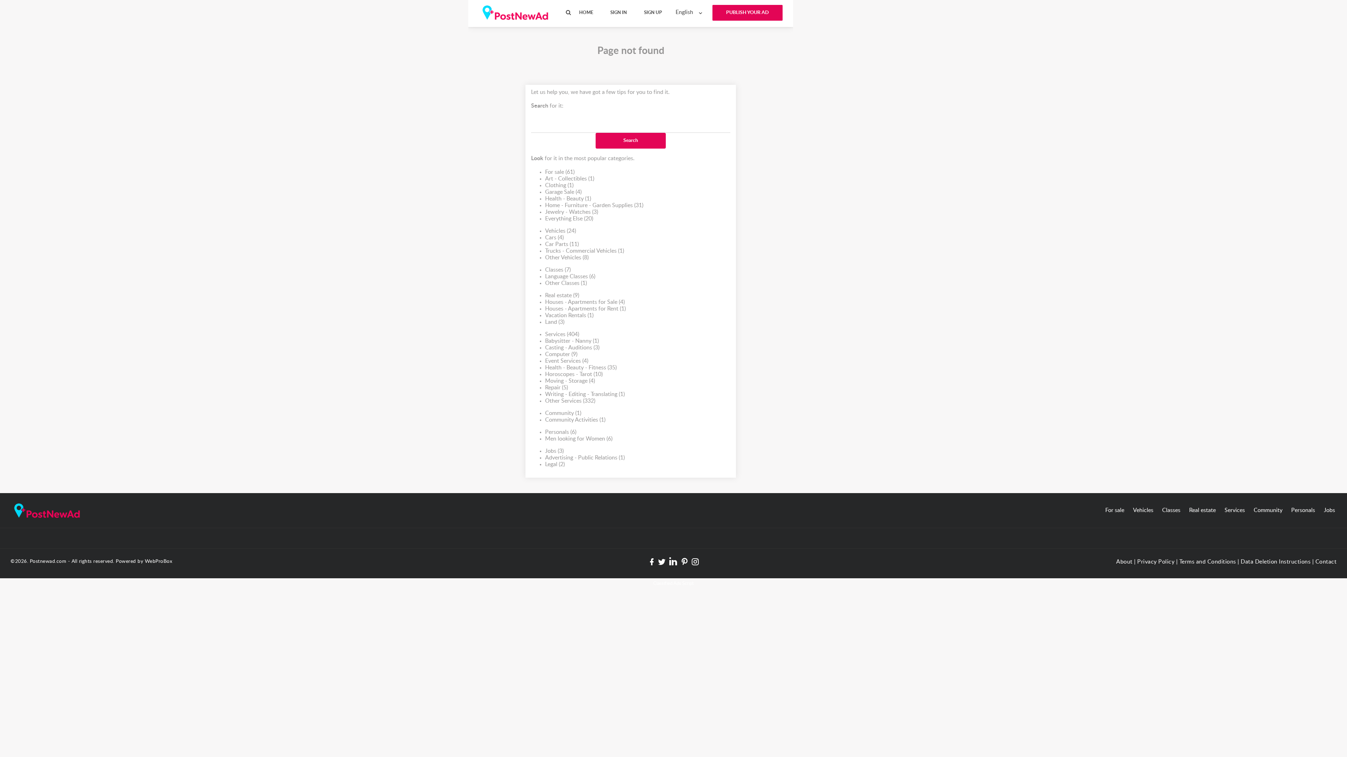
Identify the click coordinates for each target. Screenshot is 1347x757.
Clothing (559, 185)
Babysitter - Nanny (572, 341)
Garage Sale (563, 192)
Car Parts (562, 244)
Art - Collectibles (569, 179)
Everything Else (569, 218)
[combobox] (690, 12)
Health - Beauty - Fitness (581, 367)
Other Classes (566, 283)
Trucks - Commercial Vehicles (584, 251)
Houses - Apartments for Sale (585, 302)
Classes (558, 270)
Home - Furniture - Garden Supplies (594, 205)
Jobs (554, 451)
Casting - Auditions (572, 347)
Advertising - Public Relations (585, 458)
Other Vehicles (567, 257)
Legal (555, 464)
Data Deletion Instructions (1276, 562)
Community (563, 413)
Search (630, 140)
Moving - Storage (570, 381)
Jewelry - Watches (571, 212)
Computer (561, 354)
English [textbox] (684, 12)
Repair (556, 387)
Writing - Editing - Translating (585, 394)
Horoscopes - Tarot (574, 374)
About (1124, 562)
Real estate (562, 295)
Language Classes (570, 276)
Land (554, 322)
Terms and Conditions (1207, 562)
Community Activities (575, 420)
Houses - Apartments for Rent (585, 309)
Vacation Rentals (569, 315)
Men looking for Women (578, 439)
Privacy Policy (1155, 562)
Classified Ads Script (673, 583)
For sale (560, 172)
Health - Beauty (568, 199)
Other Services (570, 401)
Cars (554, 237)
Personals (560, 432)
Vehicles (560, 231)
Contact (1326, 562)
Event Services (566, 361)
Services (562, 334)
